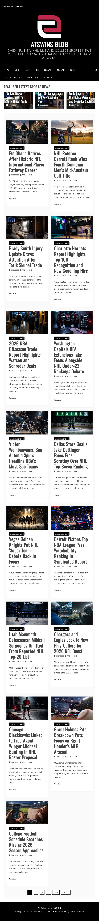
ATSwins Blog (49, 44)
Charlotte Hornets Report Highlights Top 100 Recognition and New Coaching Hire (18, 93)
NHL (72, 70)
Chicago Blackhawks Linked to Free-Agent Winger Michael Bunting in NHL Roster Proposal (26, 743)
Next (92, 100)
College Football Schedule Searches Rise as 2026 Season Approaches (26, 842)
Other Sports (12, 77)
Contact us (31, 77)
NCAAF (47, 70)
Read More (12, 199)
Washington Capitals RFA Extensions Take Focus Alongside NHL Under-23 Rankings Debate (80, 93)
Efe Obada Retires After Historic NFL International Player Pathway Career (27, 161)
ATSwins (48, 77)
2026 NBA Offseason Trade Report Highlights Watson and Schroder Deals (49, 95)
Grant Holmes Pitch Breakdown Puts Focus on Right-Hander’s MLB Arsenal (71, 740)
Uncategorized (17, 148)
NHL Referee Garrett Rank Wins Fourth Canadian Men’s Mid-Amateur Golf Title (71, 164)
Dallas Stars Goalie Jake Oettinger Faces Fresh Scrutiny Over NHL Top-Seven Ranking (71, 455)
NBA (26, 70)
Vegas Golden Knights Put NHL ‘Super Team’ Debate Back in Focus (23, 550)
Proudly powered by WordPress (29, 911)
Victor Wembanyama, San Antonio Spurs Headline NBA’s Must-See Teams (25, 455)
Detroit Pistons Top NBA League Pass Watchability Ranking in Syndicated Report (71, 550)
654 (56, 892)
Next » (66, 892)
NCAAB (61, 70)
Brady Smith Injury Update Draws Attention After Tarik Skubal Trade (26, 256)
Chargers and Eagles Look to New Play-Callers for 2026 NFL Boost (71, 642)
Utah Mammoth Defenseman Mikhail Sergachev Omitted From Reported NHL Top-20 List (27, 645)
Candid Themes (77, 911)
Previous (6, 100)
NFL (37, 70)
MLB (16, 70)
